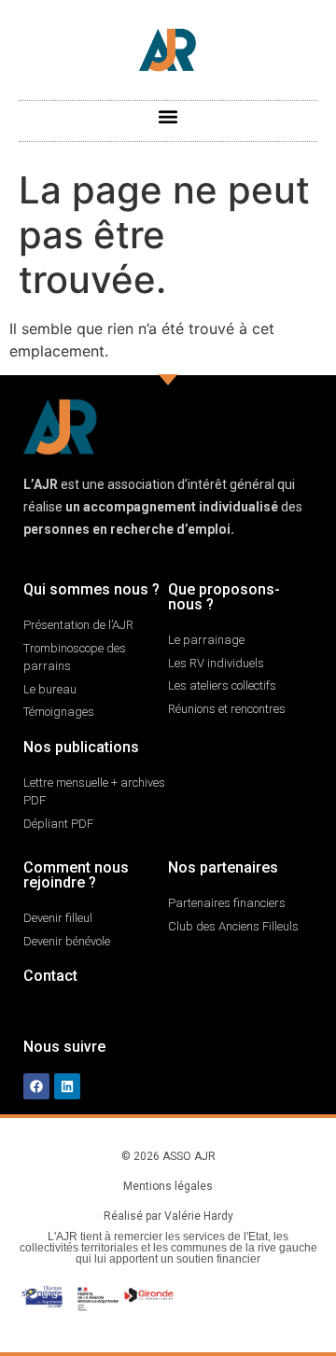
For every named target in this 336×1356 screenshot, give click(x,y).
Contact (50, 976)
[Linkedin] (67, 1086)
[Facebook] (36, 1086)
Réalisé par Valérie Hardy (168, 1216)
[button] (168, 116)
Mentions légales (168, 1186)
